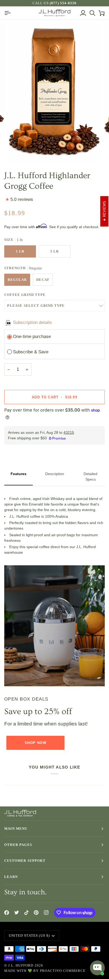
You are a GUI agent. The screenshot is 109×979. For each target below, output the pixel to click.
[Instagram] (46, 912)
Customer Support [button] (25, 861)
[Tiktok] (26, 912)
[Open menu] (8, 12)
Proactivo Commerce (63, 971)
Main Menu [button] (16, 829)
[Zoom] (18, 152)
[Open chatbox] (97, 967)
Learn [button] (11, 877)
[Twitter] (16, 912)
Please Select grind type (36, 306)
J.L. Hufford (20, 965)
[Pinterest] (36, 912)
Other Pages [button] (18, 845)
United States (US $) (29, 935)
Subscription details (32, 322)
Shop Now (35, 743)
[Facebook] (6, 912)
